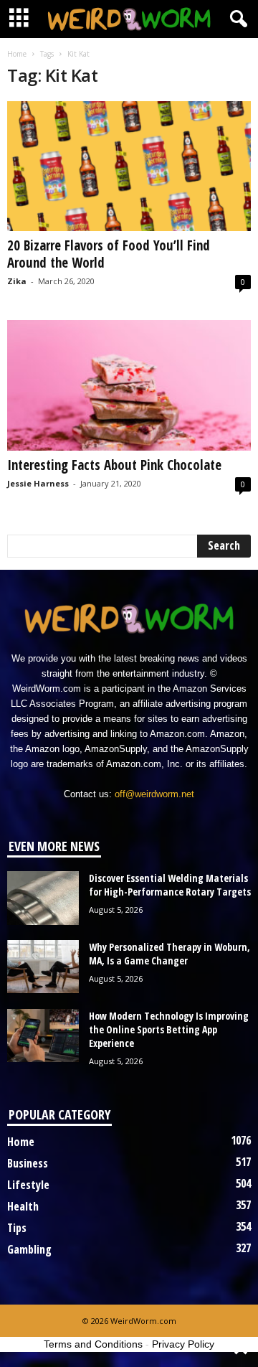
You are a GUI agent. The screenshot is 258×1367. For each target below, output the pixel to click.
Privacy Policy (183, 1344)
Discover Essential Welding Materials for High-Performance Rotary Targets (170, 884)
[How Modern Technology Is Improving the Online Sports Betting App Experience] (43, 1036)
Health (23, 1206)
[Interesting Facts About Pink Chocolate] (129, 385)
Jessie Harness (38, 483)
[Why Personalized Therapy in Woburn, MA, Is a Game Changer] (43, 967)
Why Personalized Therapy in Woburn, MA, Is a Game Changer (169, 953)
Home (17, 54)
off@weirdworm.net (154, 794)
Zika (17, 281)
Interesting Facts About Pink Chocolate (114, 465)
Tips (17, 1228)
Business (27, 1163)
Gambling (29, 1249)
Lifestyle (28, 1185)
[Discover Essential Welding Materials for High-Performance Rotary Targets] (43, 898)
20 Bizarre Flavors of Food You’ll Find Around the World (108, 254)
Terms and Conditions (93, 1344)
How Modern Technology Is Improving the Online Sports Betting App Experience (169, 1029)
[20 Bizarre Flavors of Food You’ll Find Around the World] (129, 166)
